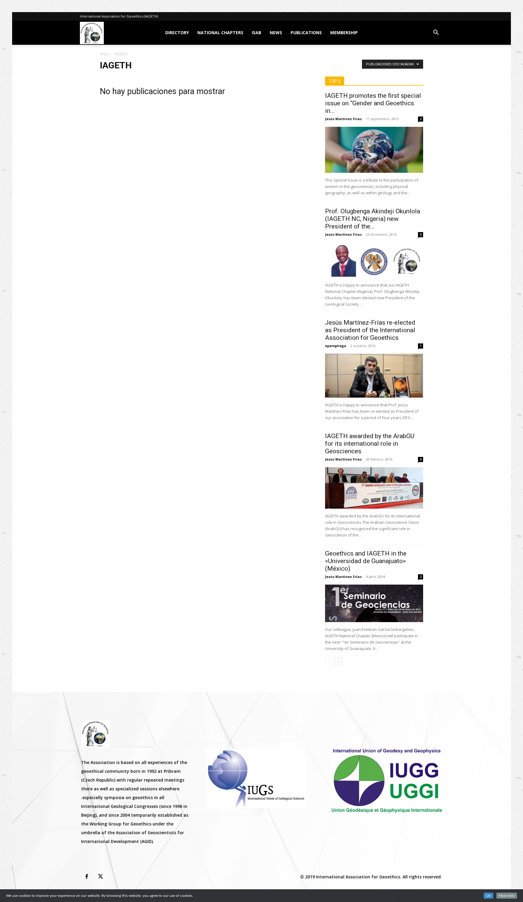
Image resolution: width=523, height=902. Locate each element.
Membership (344, 32)
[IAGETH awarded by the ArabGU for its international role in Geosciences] (374, 488)
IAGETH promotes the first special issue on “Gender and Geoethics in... (373, 103)
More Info (507, 895)
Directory (177, 32)
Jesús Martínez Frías (343, 118)
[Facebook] (86, 876)
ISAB (256, 32)
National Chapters (220, 32)
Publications (306, 32)
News (276, 32)
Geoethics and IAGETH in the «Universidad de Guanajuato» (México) (365, 561)
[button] (436, 33)
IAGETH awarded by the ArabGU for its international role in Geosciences (369, 443)
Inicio (104, 54)
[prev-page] (329, 661)
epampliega (335, 345)
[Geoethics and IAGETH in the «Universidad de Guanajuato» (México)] (374, 603)
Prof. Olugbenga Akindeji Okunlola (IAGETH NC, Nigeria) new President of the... (372, 219)
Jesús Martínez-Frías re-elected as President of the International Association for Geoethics (370, 330)
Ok (488, 895)
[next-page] (338, 661)
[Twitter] (100, 876)
